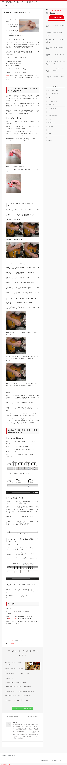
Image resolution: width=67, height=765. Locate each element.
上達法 (9, 643)
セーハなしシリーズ (52, 101)
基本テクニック (51, 122)
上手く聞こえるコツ (52, 108)
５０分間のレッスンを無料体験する (22, 708)
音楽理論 (50, 140)
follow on (13, 716)
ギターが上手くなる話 (53, 90)
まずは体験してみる (56, 17)
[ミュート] (33, 492)
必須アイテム (51, 129)
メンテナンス (51, 104)
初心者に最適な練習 (52, 115)
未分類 (49, 133)
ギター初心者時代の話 (53, 93)
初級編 (12, 643)
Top (64, 762)
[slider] (37, 492)
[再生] (8, 492)
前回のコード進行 (12, 618)
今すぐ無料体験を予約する (6, 764)
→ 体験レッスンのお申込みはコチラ (11, 5)
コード (49, 97)
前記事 (7, 75)
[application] (22, 492)
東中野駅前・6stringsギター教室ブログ (19, 2)
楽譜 (49, 137)
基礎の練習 (50, 126)
